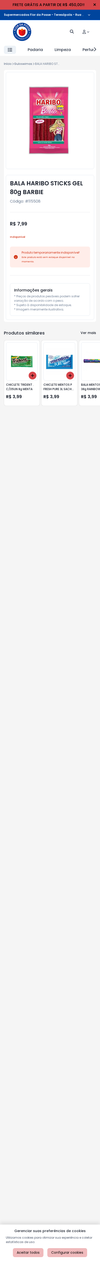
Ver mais (88, 332)
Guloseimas (23, 64)
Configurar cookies (67, 1252)
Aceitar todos (28, 1252)
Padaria (35, 49)
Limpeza (63, 49)
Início (8, 64)
